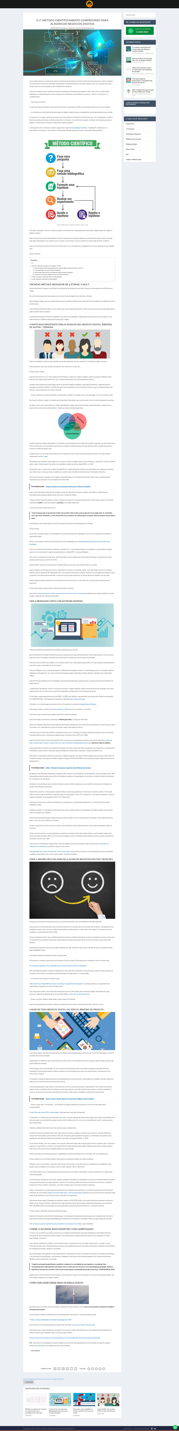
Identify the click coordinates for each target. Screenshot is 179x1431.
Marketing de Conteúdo (138, 73)
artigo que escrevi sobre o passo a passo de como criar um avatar (61, 593)
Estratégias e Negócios (67, 28)
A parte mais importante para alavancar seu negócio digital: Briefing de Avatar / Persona (58, 268)
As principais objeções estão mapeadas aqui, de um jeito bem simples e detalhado (57, 966)
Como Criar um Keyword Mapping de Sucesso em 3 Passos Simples (58, 1411)
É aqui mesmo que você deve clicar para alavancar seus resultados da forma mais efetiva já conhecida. (64, 1338)
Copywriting (135, 94)
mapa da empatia (79, 699)
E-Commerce (130, 129)
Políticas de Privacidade (141, 1428)
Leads (45, 456)
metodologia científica (79, 128)
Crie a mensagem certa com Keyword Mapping (47, 270)
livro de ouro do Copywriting (79, 994)
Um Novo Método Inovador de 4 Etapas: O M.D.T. (47, 266)
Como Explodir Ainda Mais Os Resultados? (45, 279)
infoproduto (73, 1195)
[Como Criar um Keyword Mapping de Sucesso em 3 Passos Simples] (60, 1399)
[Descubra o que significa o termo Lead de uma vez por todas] (84, 1399)
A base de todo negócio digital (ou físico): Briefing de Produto (52, 274)
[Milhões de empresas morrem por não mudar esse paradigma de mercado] (36, 1399)
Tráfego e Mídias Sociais (133, 159)
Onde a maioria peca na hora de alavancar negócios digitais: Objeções (54, 272)
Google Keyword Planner (87, 704)
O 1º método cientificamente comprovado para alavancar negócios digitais (141, 49)
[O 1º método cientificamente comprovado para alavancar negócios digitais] (128, 48)
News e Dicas (130, 149)
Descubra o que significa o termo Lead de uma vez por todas (83, 1411)
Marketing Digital (81, 28)
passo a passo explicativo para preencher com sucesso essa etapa (58, 1224)
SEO (127, 154)
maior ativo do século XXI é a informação (45, 1112)
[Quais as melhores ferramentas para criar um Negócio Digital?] (128, 60)
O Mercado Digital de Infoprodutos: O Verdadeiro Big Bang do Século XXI (142, 80)
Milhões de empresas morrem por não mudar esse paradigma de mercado (36, 1411)
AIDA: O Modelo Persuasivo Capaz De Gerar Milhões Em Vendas (143, 91)
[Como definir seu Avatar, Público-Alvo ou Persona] (108, 1399)
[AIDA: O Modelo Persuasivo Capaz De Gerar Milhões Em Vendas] (128, 91)
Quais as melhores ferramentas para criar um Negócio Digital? (142, 59)
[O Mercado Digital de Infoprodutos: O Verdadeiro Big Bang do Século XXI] (128, 80)
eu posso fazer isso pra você (85, 1325)
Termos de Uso (128, 1428)
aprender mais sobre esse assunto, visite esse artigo (51, 851)
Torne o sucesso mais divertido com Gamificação (47, 277)
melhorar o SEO (62, 709)
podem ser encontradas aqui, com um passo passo (64, 1193)
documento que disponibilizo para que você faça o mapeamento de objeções (57, 984)
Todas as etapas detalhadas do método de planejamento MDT (51, 1320)
